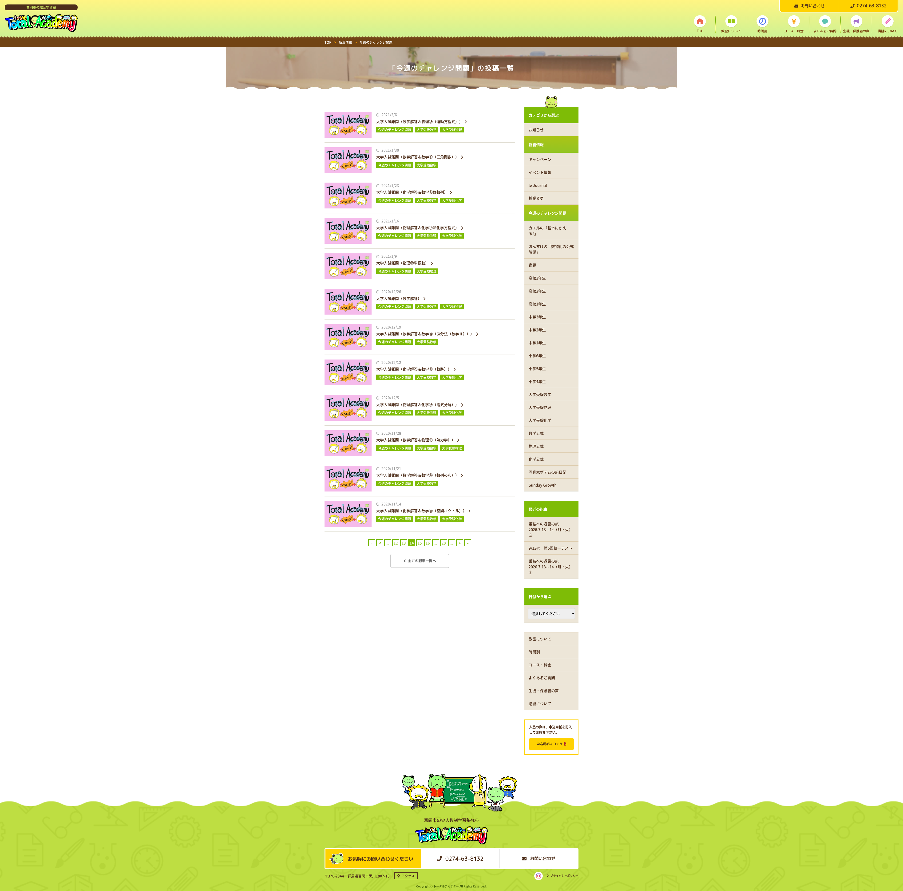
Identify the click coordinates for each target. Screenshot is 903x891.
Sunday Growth (543, 485)
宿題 (532, 265)
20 (444, 543)
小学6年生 (537, 355)
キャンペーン (540, 159)
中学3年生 (537, 317)
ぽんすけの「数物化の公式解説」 (551, 249)
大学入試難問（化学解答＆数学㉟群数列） (412, 192)
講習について (887, 31)
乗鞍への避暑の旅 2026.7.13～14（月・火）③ (551, 529)
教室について (731, 31)
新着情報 (536, 144)
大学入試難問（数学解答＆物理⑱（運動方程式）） (419, 121)
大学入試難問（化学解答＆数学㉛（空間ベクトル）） (421, 510)
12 (396, 543)
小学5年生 (537, 368)
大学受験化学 (540, 420)
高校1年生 (537, 304)
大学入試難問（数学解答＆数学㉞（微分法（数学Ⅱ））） (425, 333)
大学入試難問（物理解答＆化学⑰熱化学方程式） (417, 227)
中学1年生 (537, 342)
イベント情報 (540, 172)
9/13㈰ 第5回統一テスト (550, 548)
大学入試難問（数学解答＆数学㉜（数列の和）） (417, 475)
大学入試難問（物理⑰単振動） (402, 263)
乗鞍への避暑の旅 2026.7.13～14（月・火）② (551, 566)
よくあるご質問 (824, 31)
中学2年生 (537, 329)
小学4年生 (537, 381)
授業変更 (536, 198)
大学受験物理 (540, 407)
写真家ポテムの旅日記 (547, 472)
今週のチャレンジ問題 (547, 213)
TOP (700, 31)
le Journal (538, 185)
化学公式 (536, 459)
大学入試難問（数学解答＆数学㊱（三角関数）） (417, 157)
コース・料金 (794, 31)
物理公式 (536, 446)
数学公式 (536, 433)
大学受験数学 (540, 394)
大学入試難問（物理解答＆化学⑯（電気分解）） (417, 404)
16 (428, 543)
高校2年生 (537, 291)
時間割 (762, 31)
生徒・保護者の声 (856, 31)
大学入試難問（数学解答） (398, 298)
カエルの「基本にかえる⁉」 (547, 230)
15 (420, 543)
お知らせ (536, 129)
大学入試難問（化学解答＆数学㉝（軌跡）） (414, 369)
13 (404, 543)
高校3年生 (537, 278)
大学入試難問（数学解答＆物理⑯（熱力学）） (415, 440)
